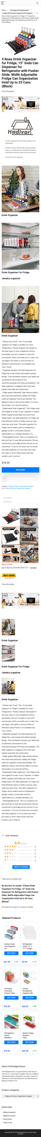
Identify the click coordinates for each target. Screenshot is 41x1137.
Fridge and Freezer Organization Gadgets (17, 13)
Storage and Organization (19, 10)
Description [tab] (8, 498)
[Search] (37, 3)
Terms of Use (7, 1122)
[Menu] (2, 3)
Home (4, 10)
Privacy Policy (7, 1119)
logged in (16, 907)
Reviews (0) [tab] (8, 502)
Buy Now (20, 470)
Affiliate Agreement (9, 1112)
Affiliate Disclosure (9, 1115)
